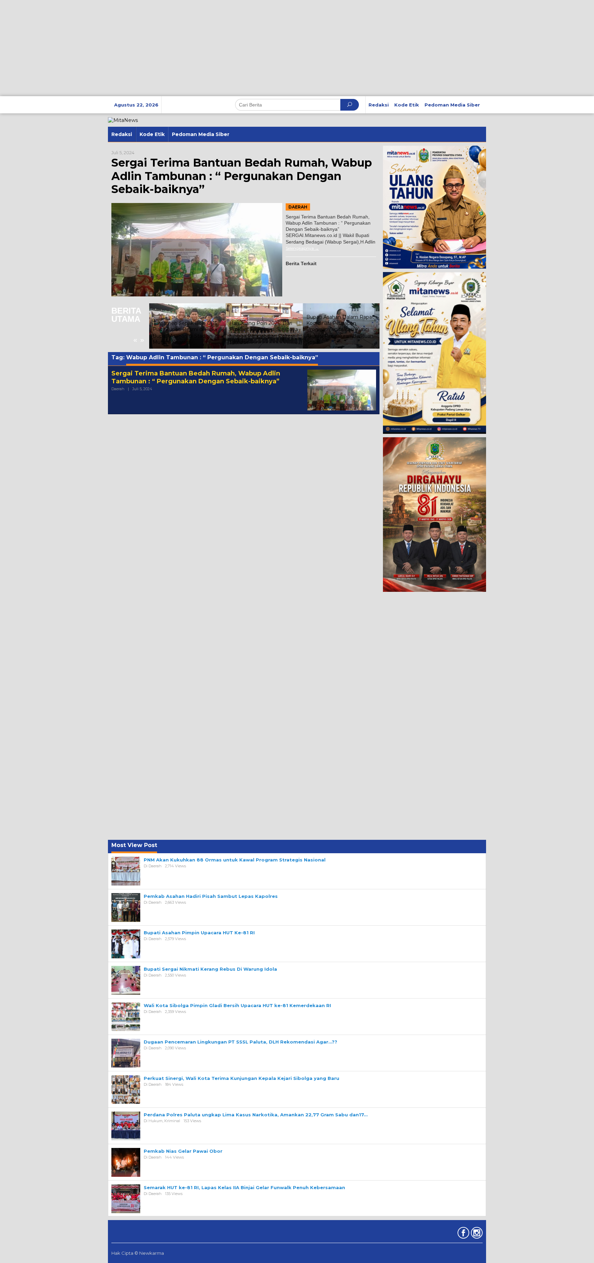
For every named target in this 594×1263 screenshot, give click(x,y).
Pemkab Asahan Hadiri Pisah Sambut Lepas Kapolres (211, 896)
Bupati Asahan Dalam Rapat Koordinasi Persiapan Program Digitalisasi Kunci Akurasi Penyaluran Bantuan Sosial (340, 329)
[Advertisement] (206, 48)
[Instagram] (476, 1234)
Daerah (297, 207)
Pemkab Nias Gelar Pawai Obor (183, 1151)
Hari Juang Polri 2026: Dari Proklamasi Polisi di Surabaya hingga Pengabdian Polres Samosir (263, 332)
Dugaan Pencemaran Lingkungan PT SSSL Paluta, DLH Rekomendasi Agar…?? (240, 1042)
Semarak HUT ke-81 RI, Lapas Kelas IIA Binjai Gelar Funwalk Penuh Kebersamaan (244, 1187)
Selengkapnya (300, 248)
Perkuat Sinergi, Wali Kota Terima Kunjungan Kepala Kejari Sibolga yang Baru (241, 1078)
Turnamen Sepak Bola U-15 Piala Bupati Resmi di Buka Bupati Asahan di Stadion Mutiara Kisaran (185, 332)
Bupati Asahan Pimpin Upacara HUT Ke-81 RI (199, 932)
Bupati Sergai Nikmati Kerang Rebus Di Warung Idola (210, 969)
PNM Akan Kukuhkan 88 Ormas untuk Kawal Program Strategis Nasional (235, 859)
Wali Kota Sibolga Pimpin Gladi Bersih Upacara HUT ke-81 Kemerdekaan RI (237, 1005)
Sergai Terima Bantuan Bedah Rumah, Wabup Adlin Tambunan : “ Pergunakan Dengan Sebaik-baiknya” (241, 176)
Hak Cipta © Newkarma (137, 1253)
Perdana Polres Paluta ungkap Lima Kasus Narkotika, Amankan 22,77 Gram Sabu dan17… (255, 1114)
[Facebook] (462, 1234)
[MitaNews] (123, 120)
